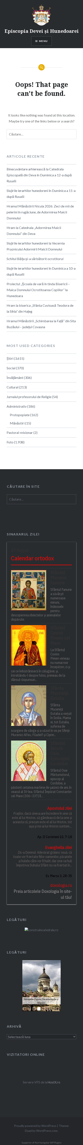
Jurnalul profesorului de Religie (29, 397)
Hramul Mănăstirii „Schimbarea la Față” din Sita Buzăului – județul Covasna (41, 324)
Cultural (12, 387)
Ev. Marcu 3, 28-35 (59, 876)
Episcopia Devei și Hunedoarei (41, 31)
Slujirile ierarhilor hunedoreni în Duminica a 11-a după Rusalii (41, 193)
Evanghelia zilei (58, 847)
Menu (43, 41)
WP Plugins (56, 1142)
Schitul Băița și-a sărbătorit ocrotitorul (35, 259)
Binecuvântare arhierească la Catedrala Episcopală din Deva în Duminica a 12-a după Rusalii (39, 175)
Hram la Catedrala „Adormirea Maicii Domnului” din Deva (34, 231)
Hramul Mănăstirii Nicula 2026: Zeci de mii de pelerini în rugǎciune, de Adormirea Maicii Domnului (40, 212)
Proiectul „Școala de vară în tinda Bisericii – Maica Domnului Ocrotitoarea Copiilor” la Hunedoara (38, 290)
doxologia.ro (61, 885)
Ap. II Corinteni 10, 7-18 (54, 837)
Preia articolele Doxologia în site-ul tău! (43, 894)
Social (11, 368)
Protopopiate (20, 415)
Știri (10, 358)
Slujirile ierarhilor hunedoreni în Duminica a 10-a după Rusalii (41, 271)
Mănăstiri (17, 423)
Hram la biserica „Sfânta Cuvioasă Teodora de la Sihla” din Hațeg (40, 308)
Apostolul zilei (59, 808)
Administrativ (17, 406)
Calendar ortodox (32, 558)
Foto (10, 442)
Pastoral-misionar (20, 432)
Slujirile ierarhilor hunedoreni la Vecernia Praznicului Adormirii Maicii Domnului (36, 246)
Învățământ (15, 377)
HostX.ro (54, 1082)
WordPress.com (46, 1130)
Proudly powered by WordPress (35, 1126)
